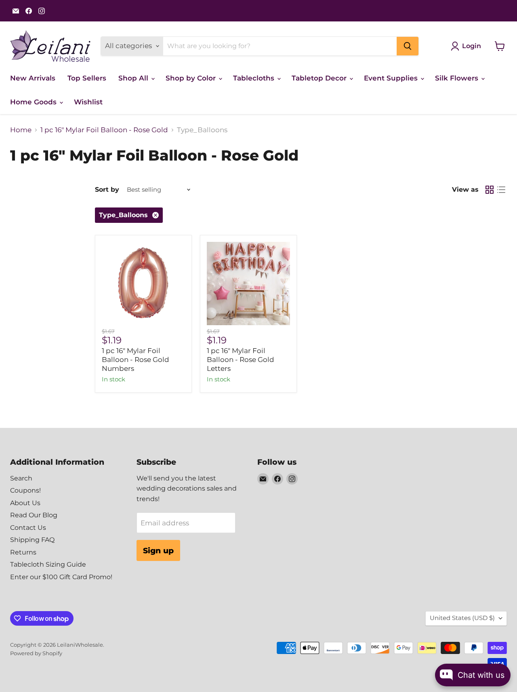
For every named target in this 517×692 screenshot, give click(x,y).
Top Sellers (86, 78)
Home (21, 130)
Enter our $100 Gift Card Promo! (61, 577)
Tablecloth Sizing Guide (48, 564)
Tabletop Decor (320, 78)
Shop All (134, 78)
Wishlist (88, 102)
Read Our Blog (33, 515)
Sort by (107, 189)
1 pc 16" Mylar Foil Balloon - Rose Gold (104, 130)
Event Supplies (392, 78)
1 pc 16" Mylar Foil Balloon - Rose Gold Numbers (135, 360)
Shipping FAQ (32, 540)
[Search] (407, 46)
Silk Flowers (457, 78)
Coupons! (25, 490)
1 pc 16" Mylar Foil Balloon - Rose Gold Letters (240, 360)
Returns (23, 552)
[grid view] (490, 190)
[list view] (501, 190)
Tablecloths (254, 78)
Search (21, 478)
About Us (25, 503)
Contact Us (28, 527)
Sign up (158, 550)
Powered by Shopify (36, 653)
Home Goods (34, 102)
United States (462, 618)
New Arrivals (32, 78)
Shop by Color (192, 78)
